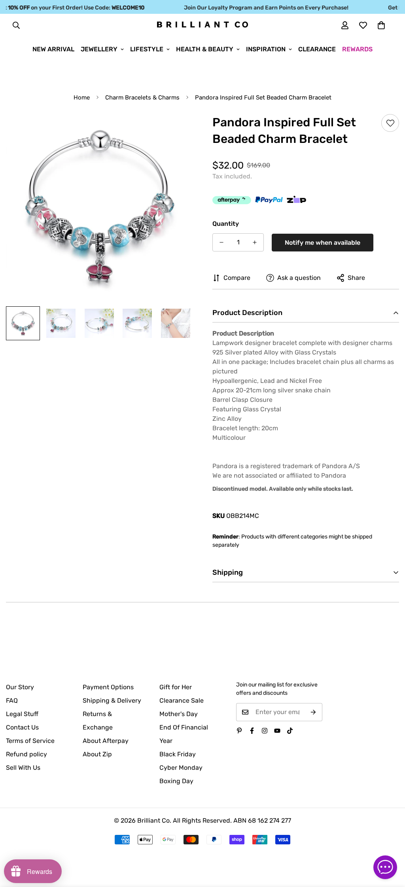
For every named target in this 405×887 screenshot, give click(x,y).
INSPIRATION (266, 49)
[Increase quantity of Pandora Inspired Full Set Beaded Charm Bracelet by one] (254, 242)
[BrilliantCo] (202, 25)
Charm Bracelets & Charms (142, 97)
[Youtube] (277, 731)
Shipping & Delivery (112, 700)
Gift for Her (175, 687)
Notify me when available (322, 242)
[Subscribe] (313, 712)
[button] (381, 25)
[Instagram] (264, 731)
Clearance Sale (181, 700)
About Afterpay (106, 740)
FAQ (12, 700)
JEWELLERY (99, 49)
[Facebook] (252, 731)
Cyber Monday (180, 767)
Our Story (20, 687)
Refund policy (26, 754)
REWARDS (357, 49)
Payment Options (108, 687)
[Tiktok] (290, 731)
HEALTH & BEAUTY (204, 49)
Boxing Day (176, 781)
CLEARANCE (317, 49)
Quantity (225, 223)
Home (82, 97)
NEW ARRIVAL (53, 49)
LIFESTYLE (146, 49)
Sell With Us (23, 767)
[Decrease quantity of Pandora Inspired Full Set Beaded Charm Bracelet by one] (221, 242)
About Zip (97, 754)
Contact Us (22, 727)
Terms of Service (30, 740)
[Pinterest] (239, 731)
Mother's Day (178, 714)
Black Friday (177, 754)
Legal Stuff (22, 714)
